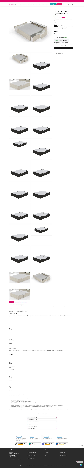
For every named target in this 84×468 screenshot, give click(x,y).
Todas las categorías (63, 452)
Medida (54, 20)
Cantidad (55, 33)
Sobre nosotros (47, 452)
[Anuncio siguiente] (74, 1)
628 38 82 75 (15, 456)
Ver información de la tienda (59, 53)
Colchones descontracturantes (32, 452)
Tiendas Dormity (47, 450)
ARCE (72, 26)
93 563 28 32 (11, 452)
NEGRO (60, 26)
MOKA (68, 26)
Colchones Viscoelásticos (31, 455)
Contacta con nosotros (63, 455)
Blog (45, 455)
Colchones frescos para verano (32, 450)
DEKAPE (64, 26)
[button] (68, 4)
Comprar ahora (63, 48)
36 (57, 31)
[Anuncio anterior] (9, 1)
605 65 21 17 (11, 456)
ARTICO (56, 26)
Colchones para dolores (31, 458)
